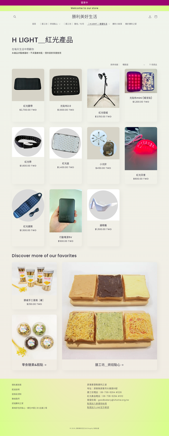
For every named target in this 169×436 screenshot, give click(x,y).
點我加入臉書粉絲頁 (97, 403)
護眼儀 (103, 225)
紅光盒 (65, 163)
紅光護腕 (28, 226)
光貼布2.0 (65, 106)
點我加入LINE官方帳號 (98, 407)
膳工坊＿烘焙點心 (107, 365)
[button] (15, 17)
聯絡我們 (16, 398)
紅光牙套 (141, 175)
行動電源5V (65, 237)
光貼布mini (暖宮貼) (141, 98)
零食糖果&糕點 (32, 365)
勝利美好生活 (80, 428)
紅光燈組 (103, 112)
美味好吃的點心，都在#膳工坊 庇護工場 (29, 408)
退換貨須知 (17, 394)
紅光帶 (28, 162)
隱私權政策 (17, 384)
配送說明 (16, 389)
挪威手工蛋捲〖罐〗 (34, 300)
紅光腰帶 (28, 106)
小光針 (103, 164)
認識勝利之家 (18, 403)
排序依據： (115, 64)
